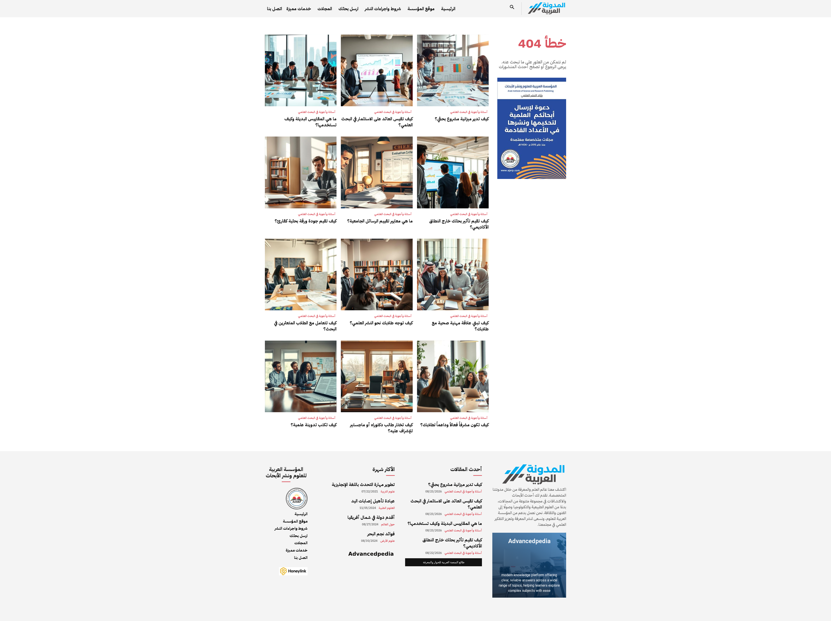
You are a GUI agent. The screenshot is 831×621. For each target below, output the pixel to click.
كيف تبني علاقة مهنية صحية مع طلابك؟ (460, 326)
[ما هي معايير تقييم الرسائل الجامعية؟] (376, 172)
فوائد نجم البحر (381, 534)
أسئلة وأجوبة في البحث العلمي (469, 112)
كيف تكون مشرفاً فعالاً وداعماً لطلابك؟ (454, 425)
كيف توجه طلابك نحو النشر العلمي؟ (381, 323)
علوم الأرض (387, 541)
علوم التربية (388, 492)
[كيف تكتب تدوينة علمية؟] (301, 376)
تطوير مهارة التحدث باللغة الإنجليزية (363, 484)
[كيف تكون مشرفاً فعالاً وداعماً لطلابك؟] (453, 376)
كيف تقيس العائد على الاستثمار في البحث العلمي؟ (377, 122)
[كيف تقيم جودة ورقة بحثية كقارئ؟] (301, 172)
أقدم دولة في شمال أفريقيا (371, 517)
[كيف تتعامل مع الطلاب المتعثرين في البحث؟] (301, 274)
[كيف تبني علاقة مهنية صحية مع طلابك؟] (453, 274)
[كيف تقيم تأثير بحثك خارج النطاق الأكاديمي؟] (453, 172)
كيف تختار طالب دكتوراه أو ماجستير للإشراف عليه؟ (381, 428)
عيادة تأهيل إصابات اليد (373, 501)
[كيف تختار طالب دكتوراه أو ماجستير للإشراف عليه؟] (376, 376)
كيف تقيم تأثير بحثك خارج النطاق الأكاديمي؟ (459, 224)
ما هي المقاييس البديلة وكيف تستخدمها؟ (310, 122)
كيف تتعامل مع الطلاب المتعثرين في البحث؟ (305, 326)
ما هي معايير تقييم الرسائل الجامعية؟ (380, 221)
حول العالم (388, 524)
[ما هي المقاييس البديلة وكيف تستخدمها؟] (301, 70)
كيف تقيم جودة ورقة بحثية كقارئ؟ (306, 221)
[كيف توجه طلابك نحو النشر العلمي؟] (376, 274)
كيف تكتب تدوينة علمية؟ (314, 425)
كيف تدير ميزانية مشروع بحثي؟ (462, 119)
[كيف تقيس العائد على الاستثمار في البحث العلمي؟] (376, 70)
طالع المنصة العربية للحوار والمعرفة (443, 562)
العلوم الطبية (387, 508)
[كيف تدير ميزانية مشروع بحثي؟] (453, 70)
